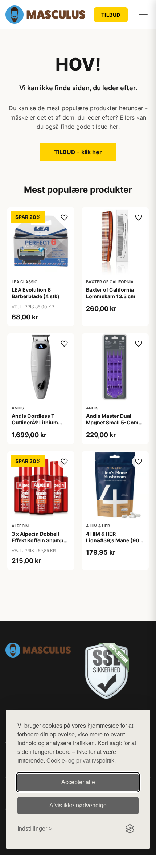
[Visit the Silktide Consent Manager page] (130, 829)
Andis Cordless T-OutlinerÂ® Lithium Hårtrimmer (35, 422)
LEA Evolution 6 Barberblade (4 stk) (35, 293)
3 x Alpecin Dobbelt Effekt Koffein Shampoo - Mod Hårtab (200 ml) (41, 540)
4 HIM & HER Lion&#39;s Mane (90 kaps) (112, 540)
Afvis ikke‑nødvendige (78, 805)
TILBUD (110, 15)
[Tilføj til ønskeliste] (64, 217)
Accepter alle (78, 782)
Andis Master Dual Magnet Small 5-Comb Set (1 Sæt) (114, 422)
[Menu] (143, 14)
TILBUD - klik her (78, 152)
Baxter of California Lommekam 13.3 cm (110, 293)
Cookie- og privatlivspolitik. (81, 760)
